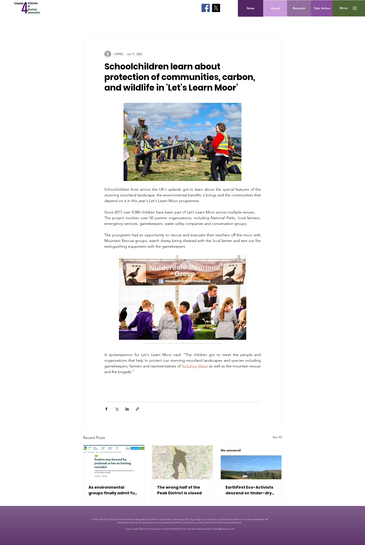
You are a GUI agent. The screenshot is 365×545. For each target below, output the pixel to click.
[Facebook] (206, 8)
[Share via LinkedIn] (127, 409)
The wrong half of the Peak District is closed (179, 490)
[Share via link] (137, 409)
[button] (343, 8)
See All (277, 437)
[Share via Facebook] (106, 409)
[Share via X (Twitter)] (117, 409)
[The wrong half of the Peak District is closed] (182, 462)
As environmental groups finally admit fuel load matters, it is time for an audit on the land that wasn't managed (113, 490)
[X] (216, 8)
